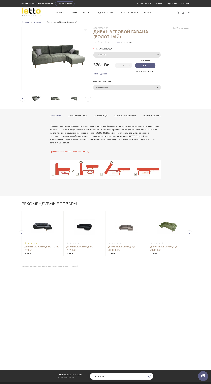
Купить (145, 65)
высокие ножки (55, 266)
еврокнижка (31, 266)
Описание (56, 115)
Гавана (66, 266)
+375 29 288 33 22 (29, 3)
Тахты (73, 12)
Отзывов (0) (101, 115)
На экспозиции (129, 12)
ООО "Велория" (100, 28)
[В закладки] (85, 30)
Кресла (87, 12)
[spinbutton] (123, 65)
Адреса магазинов (125, 115)
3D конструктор (144, 3)
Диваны (60, 12)
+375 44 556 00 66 (45, 3)
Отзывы (158, 3)
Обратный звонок (65, 3)
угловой (74, 266)
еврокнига (42, 266)
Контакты (185, 3)
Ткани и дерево (100, 74)
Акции (147, 12)
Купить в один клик (145, 71)
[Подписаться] (149, 376)
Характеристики (77, 115)
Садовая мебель (106, 12)
